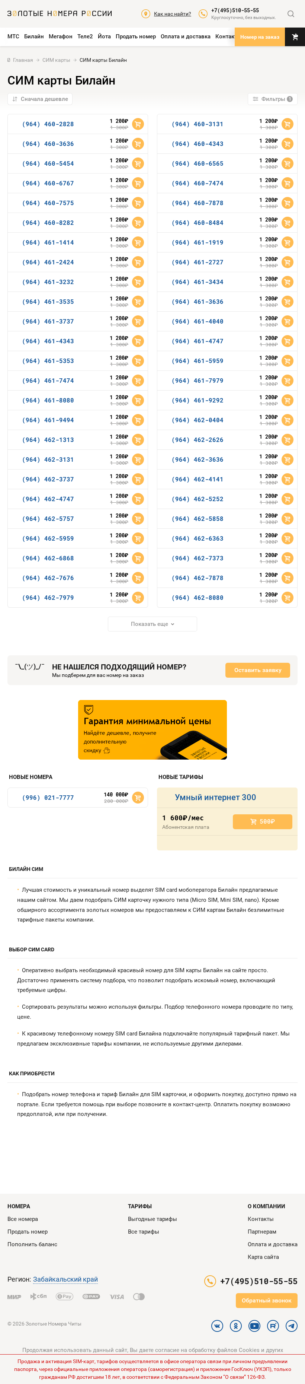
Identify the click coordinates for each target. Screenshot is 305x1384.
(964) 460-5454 (48, 163)
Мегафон (61, 36)
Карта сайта (263, 1257)
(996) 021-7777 (48, 797)
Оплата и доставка (186, 36)
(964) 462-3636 (197, 459)
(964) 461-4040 (197, 321)
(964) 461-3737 (48, 321)
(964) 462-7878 (197, 578)
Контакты (228, 36)
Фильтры (276, 99)
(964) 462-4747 (48, 499)
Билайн (34, 36)
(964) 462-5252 (197, 499)
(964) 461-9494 (48, 420)
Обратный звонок (267, 1300)
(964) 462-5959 (48, 538)
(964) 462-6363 (197, 538)
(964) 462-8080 (197, 597)
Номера (18, 1206)
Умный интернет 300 (215, 797)
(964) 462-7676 (48, 578)
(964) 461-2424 (48, 262)
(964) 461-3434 (197, 282)
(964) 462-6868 (48, 558)
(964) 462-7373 (197, 558)
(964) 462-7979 (48, 597)
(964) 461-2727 (197, 262)
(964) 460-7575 (48, 203)
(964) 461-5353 (48, 361)
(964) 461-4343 (48, 341)
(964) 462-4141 (197, 479)
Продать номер (136, 36)
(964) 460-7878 (197, 203)
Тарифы (140, 1206)
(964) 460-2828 (48, 124)
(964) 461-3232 (48, 282)
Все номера (22, 1219)
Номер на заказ (259, 37)
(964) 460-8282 (48, 222)
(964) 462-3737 (48, 479)
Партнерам (262, 1231)
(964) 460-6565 (197, 163)
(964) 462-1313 (48, 439)
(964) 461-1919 (197, 242)
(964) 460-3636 (48, 143)
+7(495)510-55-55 (235, 10)
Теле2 (85, 36)
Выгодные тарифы (152, 1219)
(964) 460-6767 (48, 183)
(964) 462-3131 (48, 459)
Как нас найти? (172, 14)
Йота (104, 36)
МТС (13, 36)
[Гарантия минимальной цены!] (152, 730)
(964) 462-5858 (197, 518)
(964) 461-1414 (48, 242)
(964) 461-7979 (197, 380)
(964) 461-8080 (48, 400)
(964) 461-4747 (197, 341)
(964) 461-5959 (197, 361)
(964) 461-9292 (197, 400)
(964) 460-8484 (197, 222)
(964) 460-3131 (197, 124)
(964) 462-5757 (48, 518)
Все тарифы (143, 1231)
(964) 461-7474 (48, 380)
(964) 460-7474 (197, 183)
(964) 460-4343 (197, 143)
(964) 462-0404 (197, 420)
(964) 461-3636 (197, 301)
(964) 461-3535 (48, 301)
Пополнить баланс (32, 1244)
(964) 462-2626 (197, 439)
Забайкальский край (65, 1279)
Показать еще (149, 624)
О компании (266, 1206)
